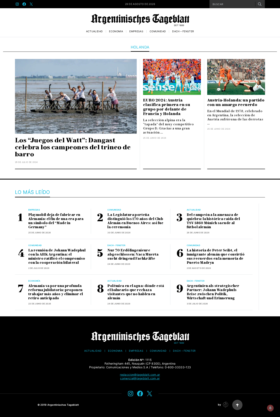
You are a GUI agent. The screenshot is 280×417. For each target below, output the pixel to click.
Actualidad (94, 31)
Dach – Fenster (183, 31)
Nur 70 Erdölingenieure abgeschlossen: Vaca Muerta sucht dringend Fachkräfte (132, 254)
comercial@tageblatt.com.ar (140, 378)
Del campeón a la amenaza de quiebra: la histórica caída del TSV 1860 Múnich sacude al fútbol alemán (213, 221)
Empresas (136, 31)
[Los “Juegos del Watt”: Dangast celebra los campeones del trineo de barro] (76, 96)
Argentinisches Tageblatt (63, 404)
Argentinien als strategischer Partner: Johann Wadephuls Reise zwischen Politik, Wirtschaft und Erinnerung (213, 292)
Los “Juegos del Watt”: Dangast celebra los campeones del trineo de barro (73, 147)
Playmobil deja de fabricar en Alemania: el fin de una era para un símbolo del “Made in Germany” (56, 221)
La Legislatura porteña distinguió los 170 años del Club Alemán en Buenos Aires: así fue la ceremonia (135, 221)
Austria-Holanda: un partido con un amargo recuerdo (236, 102)
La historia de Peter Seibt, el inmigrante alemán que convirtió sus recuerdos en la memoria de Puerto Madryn (216, 256)
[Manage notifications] (270, 408)
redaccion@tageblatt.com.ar (140, 374)
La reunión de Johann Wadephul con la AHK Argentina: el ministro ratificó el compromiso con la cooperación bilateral (57, 256)
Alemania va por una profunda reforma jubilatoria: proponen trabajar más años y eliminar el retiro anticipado (55, 292)
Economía (116, 31)
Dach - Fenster (116, 245)
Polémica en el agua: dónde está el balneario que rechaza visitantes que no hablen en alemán (135, 292)
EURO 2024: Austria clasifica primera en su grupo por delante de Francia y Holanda (166, 107)
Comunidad (158, 31)
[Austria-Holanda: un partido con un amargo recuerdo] (236, 77)
